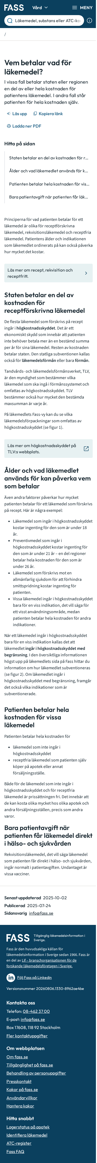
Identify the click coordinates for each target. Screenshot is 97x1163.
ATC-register (19, 1143)
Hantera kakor (20, 1106)
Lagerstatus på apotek (28, 1127)
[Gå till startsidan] (14, 7)
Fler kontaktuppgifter (27, 1035)
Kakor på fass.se (22, 1089)
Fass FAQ (15, 1151)
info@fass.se (41, 913)
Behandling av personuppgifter (36, 1073)
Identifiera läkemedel (26, 1135)
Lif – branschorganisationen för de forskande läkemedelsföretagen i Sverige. (41, 963)
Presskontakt (19, 1081)
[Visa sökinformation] (89, 20)
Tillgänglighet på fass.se (29, 1065)
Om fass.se (17, 1056)
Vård (37, 7)
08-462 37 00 (36, 1011)
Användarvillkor (21, 1097)
